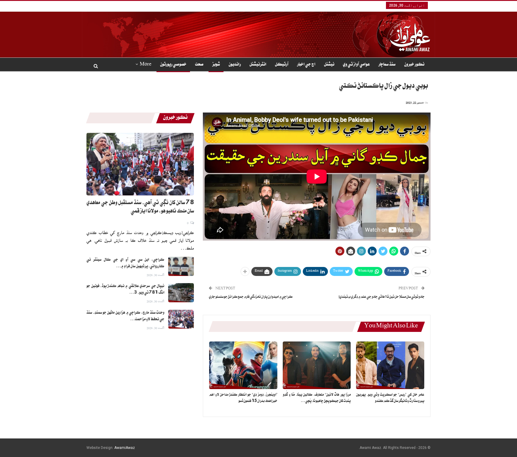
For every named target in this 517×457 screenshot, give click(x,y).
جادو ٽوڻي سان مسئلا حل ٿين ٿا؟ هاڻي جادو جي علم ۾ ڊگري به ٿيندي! (382, 297)
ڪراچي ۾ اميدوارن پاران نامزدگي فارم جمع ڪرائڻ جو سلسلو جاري (251, 297)
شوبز (216, 65)
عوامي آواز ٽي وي (356, 65)
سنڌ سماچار (387, 65)
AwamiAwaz (124, 448)
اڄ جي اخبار (306, 65)
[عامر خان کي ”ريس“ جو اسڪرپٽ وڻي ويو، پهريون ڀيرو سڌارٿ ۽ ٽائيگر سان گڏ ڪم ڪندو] (390, 365)
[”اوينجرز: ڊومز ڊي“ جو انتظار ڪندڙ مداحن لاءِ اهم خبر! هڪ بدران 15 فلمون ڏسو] (243, 365)
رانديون (235, 65)
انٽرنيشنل (258, 65)
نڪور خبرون (414, 65)
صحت (199, 65)
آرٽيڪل (281, 65)
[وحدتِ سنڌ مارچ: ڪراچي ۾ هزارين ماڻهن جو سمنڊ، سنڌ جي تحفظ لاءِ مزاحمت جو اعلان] (181, 319)
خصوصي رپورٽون (173, 65)
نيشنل (329, 65)
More (145, 65)
